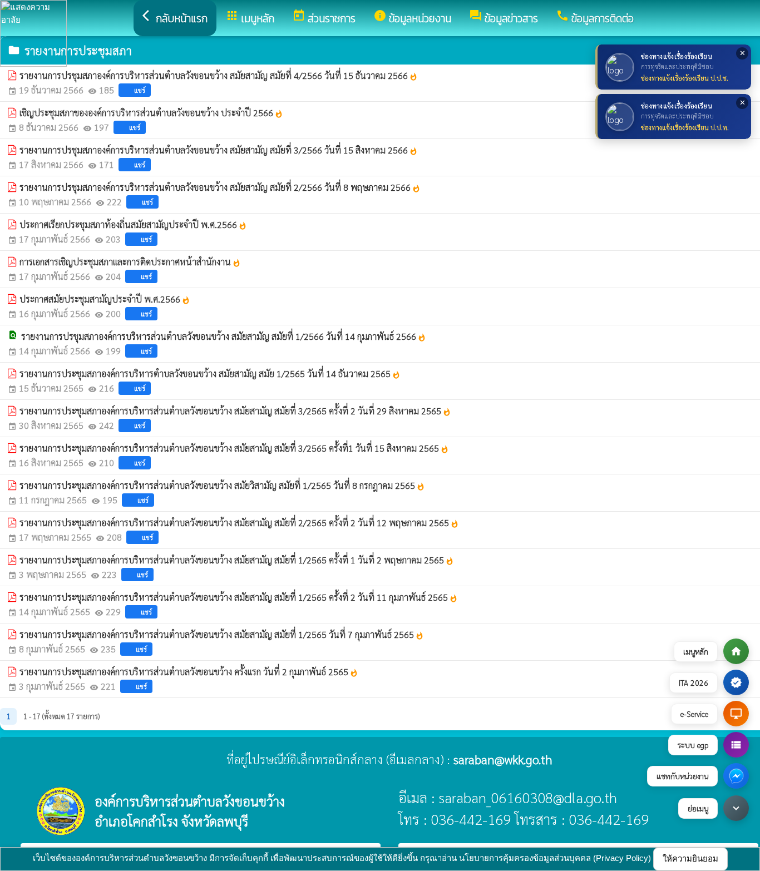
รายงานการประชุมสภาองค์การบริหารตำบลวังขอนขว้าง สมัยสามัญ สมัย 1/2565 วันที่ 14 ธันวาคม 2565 (210, 373)
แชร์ (139, 90)
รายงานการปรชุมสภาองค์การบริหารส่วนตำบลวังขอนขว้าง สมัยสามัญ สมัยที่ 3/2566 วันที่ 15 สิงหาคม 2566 (218, 150)
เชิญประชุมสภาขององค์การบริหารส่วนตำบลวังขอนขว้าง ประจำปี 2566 (151, 112)
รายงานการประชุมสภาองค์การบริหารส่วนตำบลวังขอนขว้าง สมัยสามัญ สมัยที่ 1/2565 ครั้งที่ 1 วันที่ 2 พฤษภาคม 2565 (236, 560)
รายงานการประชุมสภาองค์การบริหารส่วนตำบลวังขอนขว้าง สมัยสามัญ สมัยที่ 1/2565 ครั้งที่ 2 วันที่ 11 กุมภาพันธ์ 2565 (238, 597)
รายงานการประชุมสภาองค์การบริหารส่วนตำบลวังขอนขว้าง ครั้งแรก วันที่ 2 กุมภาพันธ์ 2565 (188, 671)
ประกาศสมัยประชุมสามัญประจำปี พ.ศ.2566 (104, 299)
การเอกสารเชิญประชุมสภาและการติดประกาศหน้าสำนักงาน (130, 262)
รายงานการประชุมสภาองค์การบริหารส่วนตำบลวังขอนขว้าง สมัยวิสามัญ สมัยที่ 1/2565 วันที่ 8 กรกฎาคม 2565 (222, 485)
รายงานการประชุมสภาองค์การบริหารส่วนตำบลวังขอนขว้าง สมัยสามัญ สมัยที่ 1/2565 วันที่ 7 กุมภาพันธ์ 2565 (221, 634)
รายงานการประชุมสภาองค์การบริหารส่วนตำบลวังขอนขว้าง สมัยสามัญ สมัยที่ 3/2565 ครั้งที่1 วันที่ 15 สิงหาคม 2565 (234, 448)
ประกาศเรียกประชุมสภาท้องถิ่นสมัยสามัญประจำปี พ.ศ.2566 (133, 224)
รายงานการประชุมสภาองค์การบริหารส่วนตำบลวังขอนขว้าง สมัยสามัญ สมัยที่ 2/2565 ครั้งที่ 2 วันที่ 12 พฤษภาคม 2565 (239, 522)
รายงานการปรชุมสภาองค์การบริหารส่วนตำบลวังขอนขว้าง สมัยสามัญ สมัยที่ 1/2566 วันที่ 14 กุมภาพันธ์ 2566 (223, 336)
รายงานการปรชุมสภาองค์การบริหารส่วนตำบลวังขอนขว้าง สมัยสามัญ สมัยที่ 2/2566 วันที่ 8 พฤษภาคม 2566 (220, 187)
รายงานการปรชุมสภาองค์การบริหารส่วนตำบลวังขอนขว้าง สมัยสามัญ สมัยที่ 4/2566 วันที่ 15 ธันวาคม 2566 (218, 75)
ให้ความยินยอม (690, 858)
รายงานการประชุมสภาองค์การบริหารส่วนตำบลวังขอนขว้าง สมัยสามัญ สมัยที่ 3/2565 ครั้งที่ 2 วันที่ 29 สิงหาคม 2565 (235, 411)
